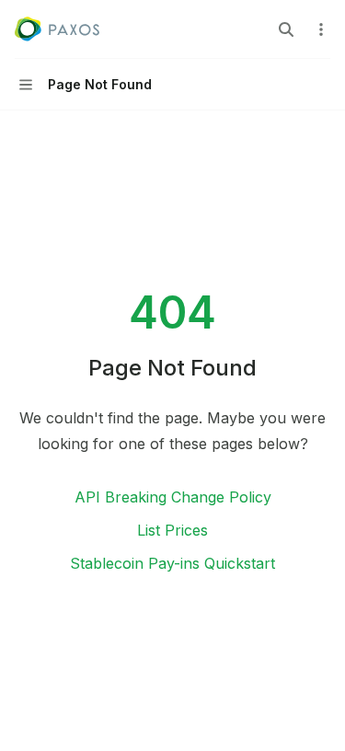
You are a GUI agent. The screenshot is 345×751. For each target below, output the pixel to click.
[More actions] (321, 29)
